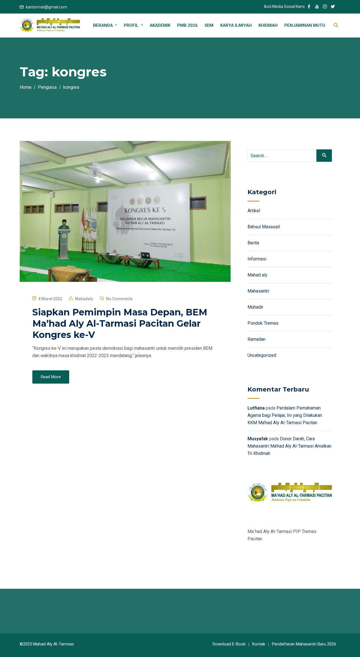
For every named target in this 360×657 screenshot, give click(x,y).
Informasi (257, 259)
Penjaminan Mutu (304, 25)
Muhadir (255, 307)
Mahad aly (257, 275)
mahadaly (84, 299)
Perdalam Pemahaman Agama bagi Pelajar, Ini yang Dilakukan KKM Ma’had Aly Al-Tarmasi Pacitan (285, 415)
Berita (253, 242)
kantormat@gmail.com (46, 7)
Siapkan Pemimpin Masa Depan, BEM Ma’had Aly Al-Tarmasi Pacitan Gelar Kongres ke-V (119, 323)
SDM (208, 25)
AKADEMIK (160, 25)
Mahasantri (258, 291)
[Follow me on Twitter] (333, 7)
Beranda (103, 25)
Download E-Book (229, 644)
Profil (131, 25)
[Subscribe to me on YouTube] (317, 7)
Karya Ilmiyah (236, 25)
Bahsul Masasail (264, 226)
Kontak (258, 644)
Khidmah (268, 25)
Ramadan (257, 339)
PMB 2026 (187, 25)
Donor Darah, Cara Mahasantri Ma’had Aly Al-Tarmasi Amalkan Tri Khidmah (289, 446)
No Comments (119, 299)
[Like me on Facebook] (309, 7)
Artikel (254, 210)
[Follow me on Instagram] (325, 7)
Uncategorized (262, 355)
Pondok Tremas (263, 323)
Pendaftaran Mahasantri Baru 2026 (304, 644)
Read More (51, 376)
